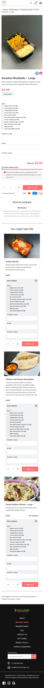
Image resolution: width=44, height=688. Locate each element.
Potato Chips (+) (11, 119)
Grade (4, 143)
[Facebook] (37, 73)
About (22, 618)
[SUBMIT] (33, 656)
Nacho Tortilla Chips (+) (14, 122)
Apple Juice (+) (11, 106)
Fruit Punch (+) (11, 108)
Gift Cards (22, 639)
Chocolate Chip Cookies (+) (15, 117)
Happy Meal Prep (33, 677)
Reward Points (22, 626)
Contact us (22, 635)
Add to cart (32, 187)
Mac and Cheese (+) (12, 124)
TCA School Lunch (26, 9)
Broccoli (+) (10, 115)
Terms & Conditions (22, 647)
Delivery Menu (14, 9)
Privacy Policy (22, 643)
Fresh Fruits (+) (11, 113)
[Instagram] (40, 73)
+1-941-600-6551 (17, 663)
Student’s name (7, 134)
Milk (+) (8, 126)
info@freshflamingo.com (20, 667)
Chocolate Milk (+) (12, 129)
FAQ (22, 630)
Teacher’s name (7, 153)
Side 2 (4, 104)
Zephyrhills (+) (10, 110)
